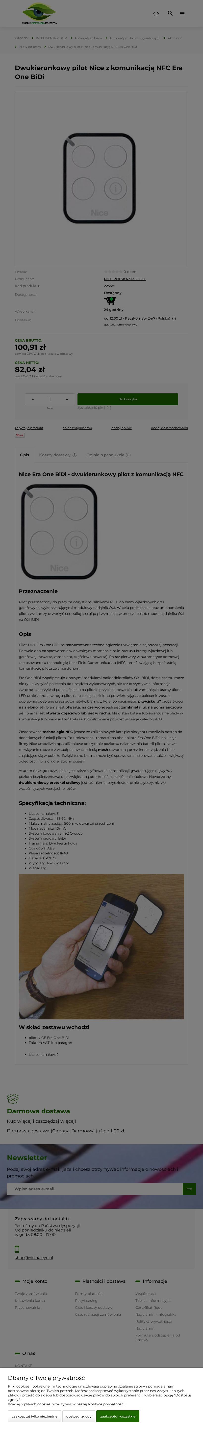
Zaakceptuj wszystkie (117, 1416)
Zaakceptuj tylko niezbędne (34, 1416)
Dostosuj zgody (78, 1416)
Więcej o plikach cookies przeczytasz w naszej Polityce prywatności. (66, 1404)
